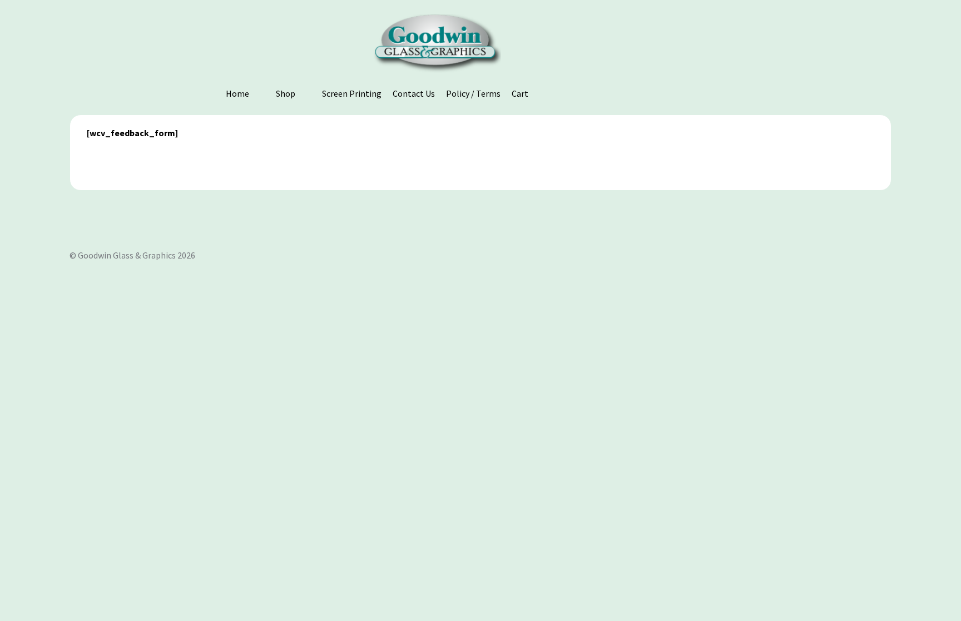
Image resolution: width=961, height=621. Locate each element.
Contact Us (414, 93)
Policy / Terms (473, 93)
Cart (520, 93)
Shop (285, 93)
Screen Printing (352, 93)
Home (237, 93)
